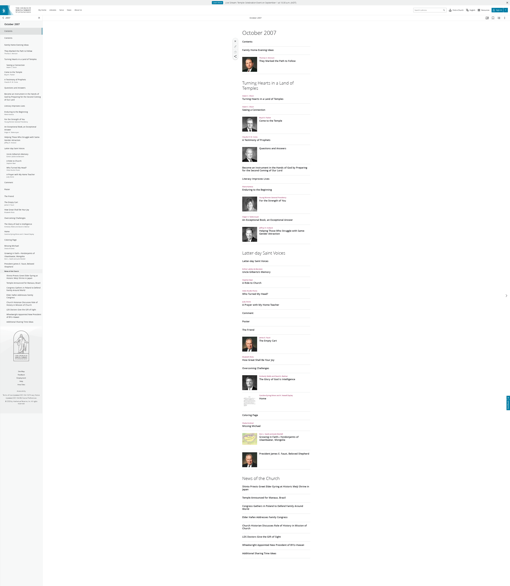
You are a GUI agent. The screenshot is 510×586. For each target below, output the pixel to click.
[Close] (235, 41)
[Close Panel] (39, 18)
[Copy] (235, 52)
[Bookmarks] (493, 18)
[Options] (504, 18)
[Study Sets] (487, 18)
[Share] (235, 56)
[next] (506, 295)
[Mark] (235, 47)
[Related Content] (499, 18)
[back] (3, 18)
